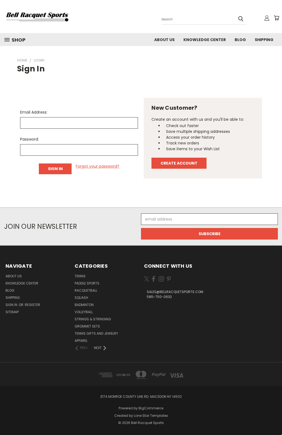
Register (32, 304)
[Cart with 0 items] (276, 18)
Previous (273, 418)
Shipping (264, 39)
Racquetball (86, 290)
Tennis (80, 276)
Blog (240, 39)
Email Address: (33, 112)
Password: (29, 139)
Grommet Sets (87, 326)
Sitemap (12, 312)
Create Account (179, 163)
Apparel (81, 340)
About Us (164, 39)
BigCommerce (151, 408)
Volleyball (84, 312)
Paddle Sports (87, 283)
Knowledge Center (204, 39)
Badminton (84, 304)
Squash (81, 297)
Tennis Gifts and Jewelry (96, 333)
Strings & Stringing (93, 319)
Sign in (12, 304)
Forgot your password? (97, 166)
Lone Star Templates (151, 415)
